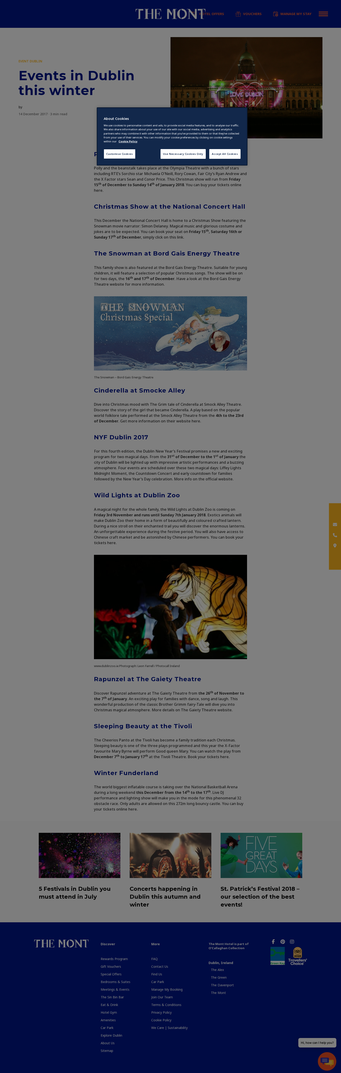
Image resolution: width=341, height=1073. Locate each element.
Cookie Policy (128, 141)
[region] (172, 136)
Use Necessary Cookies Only (183, 154)
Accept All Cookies (225, 154)
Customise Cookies (119, 154)
